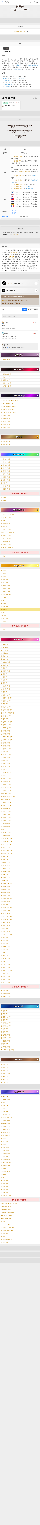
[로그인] (34, 2)
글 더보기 (35, 98)
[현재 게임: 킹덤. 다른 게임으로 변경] (30, 2)
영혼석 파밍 (5, 216)
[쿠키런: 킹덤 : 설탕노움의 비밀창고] (6, 2)
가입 (7, 347)
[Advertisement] (20, 20)
